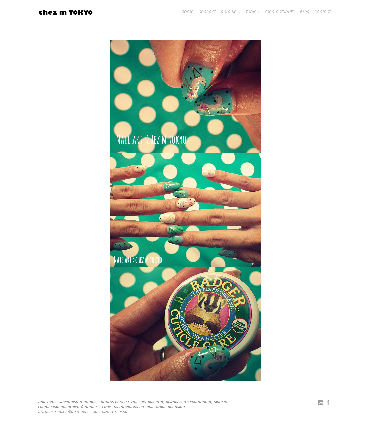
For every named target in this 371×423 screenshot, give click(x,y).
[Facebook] (328, 403)
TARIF (250, 12)
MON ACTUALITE (279, 12)
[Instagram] (320, 403)
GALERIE (228, 12)
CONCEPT (207, 12)
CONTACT (322, 12)
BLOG (304, 12)
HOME (187, 12)
